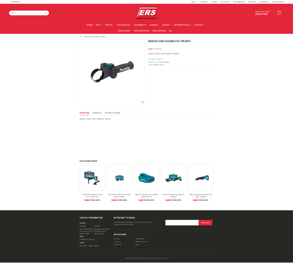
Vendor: (151, 65)
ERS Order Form (239, 2)
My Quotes (252, 2)
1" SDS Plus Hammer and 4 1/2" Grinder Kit (92, 195)
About (193, 2)
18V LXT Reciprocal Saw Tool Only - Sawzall (200, 195)
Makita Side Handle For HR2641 (169, 41)
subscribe (205, 222)
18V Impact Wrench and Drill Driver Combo (119, 195)
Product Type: (153, 62)
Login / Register (278, 2)
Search (46, 13)
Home (80, 36)
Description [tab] (84, 113)
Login (150, 49)
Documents (203, 2)
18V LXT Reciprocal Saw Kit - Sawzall (174, 195)
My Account (225, 2)
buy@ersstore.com (87, 239)
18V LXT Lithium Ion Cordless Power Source (146, 195)
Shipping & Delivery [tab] (112, 113)
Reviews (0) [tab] (97, 113)
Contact (214, 2)
